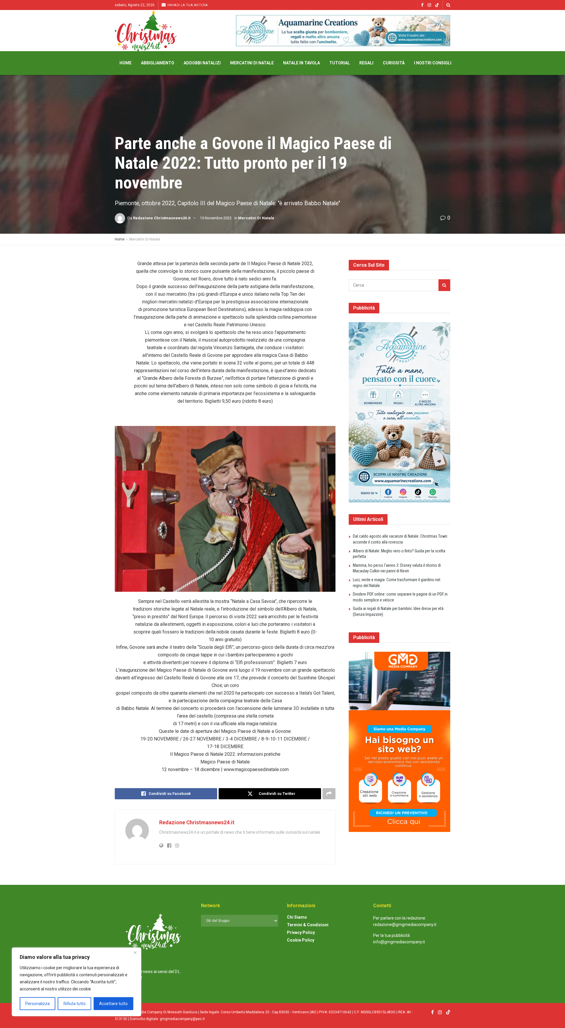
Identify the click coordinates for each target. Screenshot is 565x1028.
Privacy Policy (301, 932)
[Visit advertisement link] (343, 30)
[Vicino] (135, 952)
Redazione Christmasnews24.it (161, 218)
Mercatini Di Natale (252, 63)
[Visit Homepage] (146, 30)
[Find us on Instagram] (429, 5)
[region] (76, 981)
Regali (366, 63)
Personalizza (37, 1003)
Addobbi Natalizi (202, 63)
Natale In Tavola (301, 63)
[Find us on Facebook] (422, 5)
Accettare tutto (113, 1003)
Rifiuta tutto (75, 1003)
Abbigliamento (157, 63)
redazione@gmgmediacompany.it (404, 924)
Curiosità (394, 63)
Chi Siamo (297, 917)
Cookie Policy (300, 940)
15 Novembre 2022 (216, 218)
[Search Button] (448, 5)
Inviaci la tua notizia (187, 5)
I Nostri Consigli (432, 63)
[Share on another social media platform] (329, 793)
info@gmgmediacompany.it (399, 942)
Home (125, 63)
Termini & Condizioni (307, 924)
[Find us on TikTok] (437, 5)
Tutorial (339, 63)
